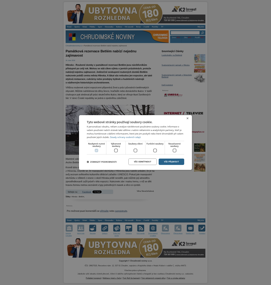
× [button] (187, 118)
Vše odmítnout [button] (142, 161)
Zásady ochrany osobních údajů (125, 137)
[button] (102, 161)
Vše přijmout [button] (171, 161)
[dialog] (135, 142)
